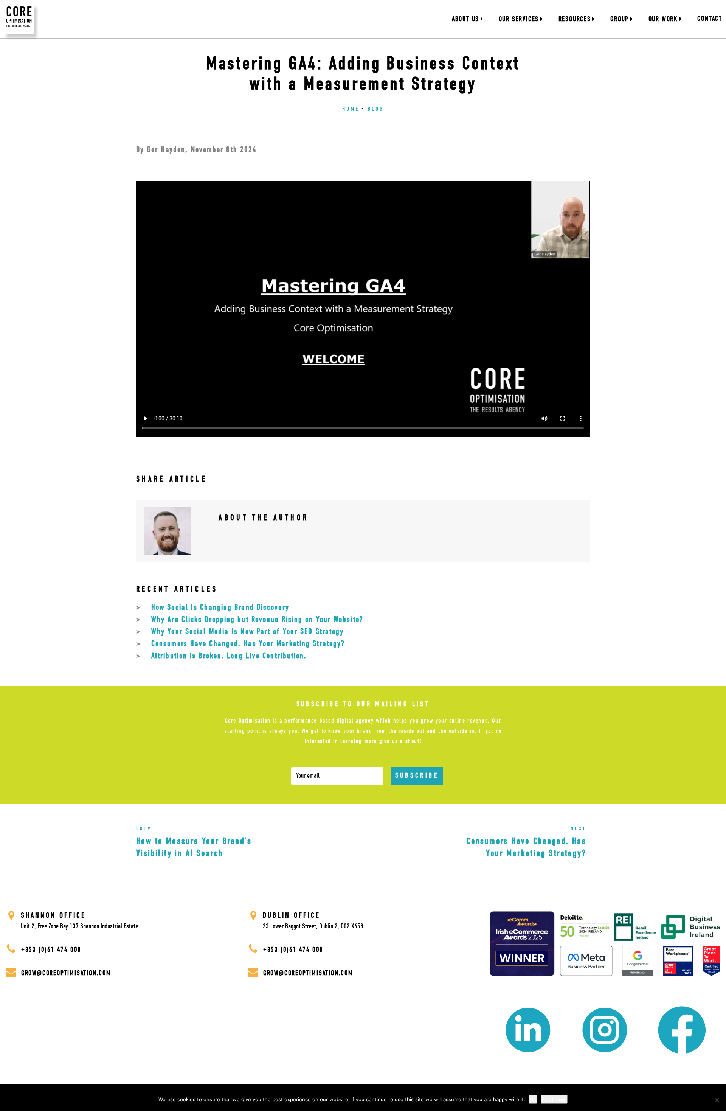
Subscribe (417, 776)
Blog (376, 109)
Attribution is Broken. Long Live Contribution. (229, 655)
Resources (574, 19)
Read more (554, 1099)
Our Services (519, 19)
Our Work (663, 19)
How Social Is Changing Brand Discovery (220, 607)
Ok (533, 1099)
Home (350, 109)
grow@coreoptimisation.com (66, 973)
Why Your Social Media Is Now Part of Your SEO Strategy (247, 631)
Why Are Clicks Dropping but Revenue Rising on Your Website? (257, 619)
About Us (465, 19)
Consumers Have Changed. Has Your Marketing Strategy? (247, 643)
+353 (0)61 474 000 (50, 950)
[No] (716, 1100)
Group (619, 19)
